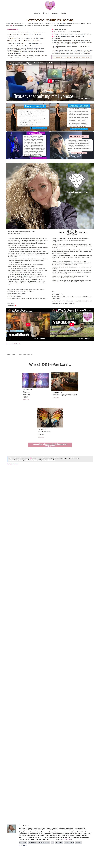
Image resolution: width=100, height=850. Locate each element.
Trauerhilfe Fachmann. (26, 354)
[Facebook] (19, 845)
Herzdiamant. (11, 354)
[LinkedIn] (26, 845)
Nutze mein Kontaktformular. (13, 343)
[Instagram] (22, 845)
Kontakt (63, 13)
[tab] (11, 354)
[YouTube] (24, 845)
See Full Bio (67, 839)
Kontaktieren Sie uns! (12, 464)
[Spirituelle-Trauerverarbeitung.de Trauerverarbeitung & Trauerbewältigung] (50, 6)
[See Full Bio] (71, 839)
